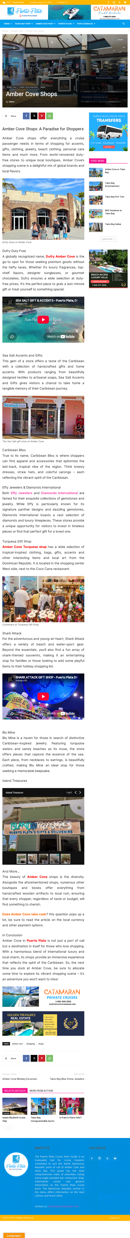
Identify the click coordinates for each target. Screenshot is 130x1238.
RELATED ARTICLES (15, 1090)
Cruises (6, 1113)
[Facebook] (108, 2)
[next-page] (10, 1128)
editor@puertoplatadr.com (63, 1206)
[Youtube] (125, 2)
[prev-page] (4, 1128)
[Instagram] (113, 2)
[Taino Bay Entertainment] (96, 186)
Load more (107, 238)
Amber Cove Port (44, 23)
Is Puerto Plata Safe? (70, 1117)
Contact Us (62, 2)
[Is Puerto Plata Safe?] (71, 1106)
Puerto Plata (65, 23)
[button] (124, 23)
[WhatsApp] (49, 116)
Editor (12, 101)
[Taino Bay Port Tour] (96, 200)
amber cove (17, 1043)
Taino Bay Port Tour (114, 197)
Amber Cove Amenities (28, 87)
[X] (119, 2)
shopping (30, 1043)
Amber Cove (17, 30)
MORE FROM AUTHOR (41, 1090)
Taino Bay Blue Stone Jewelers (67, 1078)
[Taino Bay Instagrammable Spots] (43, 1106)
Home (6, 23)
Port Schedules (85, 23)
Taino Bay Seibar (113, 224)
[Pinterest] (41, 116)
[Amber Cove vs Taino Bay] (96, 172)
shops (41, 1043)
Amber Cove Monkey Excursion (19, 1078)
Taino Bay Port (22, 23)
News (43, 87)
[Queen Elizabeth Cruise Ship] (14, 1106)
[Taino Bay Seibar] (96, 227)
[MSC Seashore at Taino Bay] (96, 213)
